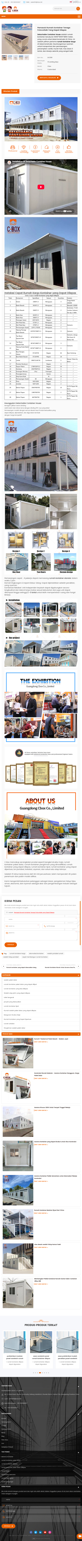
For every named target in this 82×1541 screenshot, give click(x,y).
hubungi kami (6, 1429)
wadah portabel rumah (55, 953)
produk (4, 1426)
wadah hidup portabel (11, 957)
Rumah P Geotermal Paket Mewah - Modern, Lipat (51, 1039)
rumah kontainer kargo (17, 953)
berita (3, 1433)
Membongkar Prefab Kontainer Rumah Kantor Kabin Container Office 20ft (55, 1280)
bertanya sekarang (48, 78)
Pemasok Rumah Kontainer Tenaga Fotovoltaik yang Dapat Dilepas (34, 913)
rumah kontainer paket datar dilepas (14, 1468)
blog (3, 1436)
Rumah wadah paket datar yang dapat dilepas (20, 1010)
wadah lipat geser (8, 1478)
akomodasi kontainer (36, 953)
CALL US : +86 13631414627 (12, 2)
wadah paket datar (10, 980)
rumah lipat (5, 1471)
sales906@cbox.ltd (15, 1399)
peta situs (5, 1440)
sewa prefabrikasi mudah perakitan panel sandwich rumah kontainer (41, 1357)
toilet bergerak (9, 997)
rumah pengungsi (7, 1482)
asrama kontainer (7, 1457)
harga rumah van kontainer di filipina (67, 1357)
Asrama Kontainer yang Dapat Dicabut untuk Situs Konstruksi (55, 1142)
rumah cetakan (9, 1024)
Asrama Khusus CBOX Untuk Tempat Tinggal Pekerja (52, 1108)
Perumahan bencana (8, 1475)
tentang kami (6, 1422)
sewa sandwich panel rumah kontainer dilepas (15, 1357)
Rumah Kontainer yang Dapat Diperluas (17, 1019)
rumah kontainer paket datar (11, 1460)
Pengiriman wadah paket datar (14, 1028)
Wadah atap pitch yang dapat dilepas (17, 993)
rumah (4, 1419)
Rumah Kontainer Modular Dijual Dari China (49, 1210)
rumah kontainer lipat (11, 1006)
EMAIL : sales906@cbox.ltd (34, 2)
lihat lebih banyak (40, 1042)
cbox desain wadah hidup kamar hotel (47, 1245)
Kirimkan (7, 1526)
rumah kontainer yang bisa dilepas (16, 989)
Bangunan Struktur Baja (12, 1015)
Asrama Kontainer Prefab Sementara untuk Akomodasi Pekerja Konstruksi (55, 1177)
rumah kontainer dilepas (10, 1464)
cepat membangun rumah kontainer (35, 957)
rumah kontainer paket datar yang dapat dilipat (20, 984)
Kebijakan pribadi (7, 1447)
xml (3, 1444)
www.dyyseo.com (67, 1536)
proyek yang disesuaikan (12, 1002)
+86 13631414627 (22, 1403)
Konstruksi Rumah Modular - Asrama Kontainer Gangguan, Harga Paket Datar (56, 1074)
